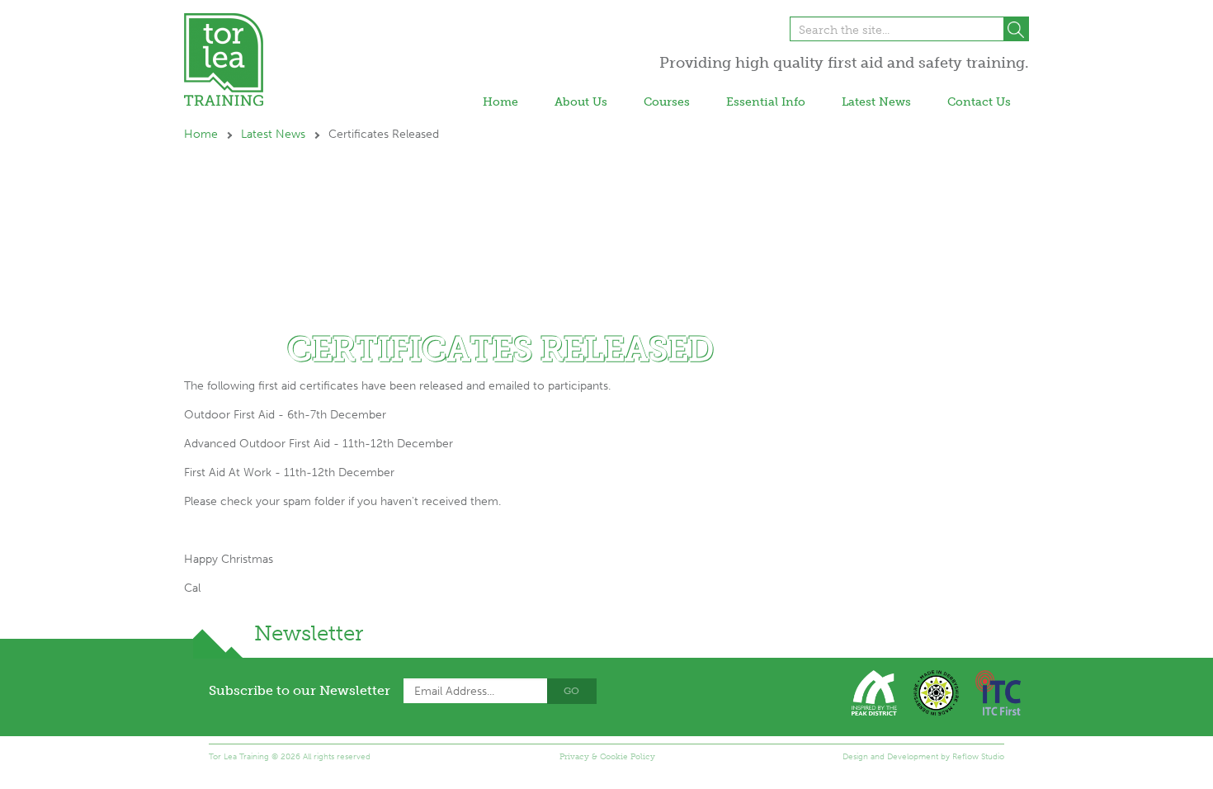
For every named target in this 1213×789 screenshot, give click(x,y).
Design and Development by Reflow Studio (923, 757)
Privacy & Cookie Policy (607, 757)
